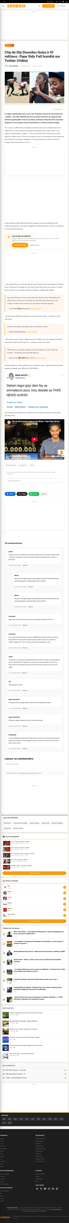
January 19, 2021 (35, 308)
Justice (2, 1143)
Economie (2, 1146)
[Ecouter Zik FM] (64, 893)
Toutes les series (34, 873)
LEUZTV (2, 1181)
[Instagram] (48, 1188)
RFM (1, 1193)
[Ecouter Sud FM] (64, 898)
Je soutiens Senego (20, 245)
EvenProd (2, 1179)
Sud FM (2, 1198)
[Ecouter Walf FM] (64, 904)
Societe (2, 1141)
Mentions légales (32, 1211)
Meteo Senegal (39, 1141)
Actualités (9, 45)
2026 (4, 1119)
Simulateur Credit (40, 1159)
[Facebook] (57, 1)
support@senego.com (56, 1209)
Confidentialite (39, 1179)
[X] (41, 1188)
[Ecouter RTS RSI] (64, 909)
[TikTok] (66, 1)
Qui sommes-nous (40, 1174)
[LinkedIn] (52, 1188)
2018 (50, 1119)
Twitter (32, 465)
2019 (44, 1119)
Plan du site (25, 1211)
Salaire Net (38, 1143)
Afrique (2, 1166)
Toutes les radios (34, 921)
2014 (9, 1123)
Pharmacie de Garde (41, 1149)
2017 (55, 1119)
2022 (27, 1119)
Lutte (1, 1159)
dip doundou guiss (11, 465)
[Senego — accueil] (16, 6)
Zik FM (1, 1196)
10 (40, 66)
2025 (9, 1119)
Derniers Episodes (4, 1174)
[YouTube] (63, 1)
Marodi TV (2, 1176)
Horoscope (38, 1154)
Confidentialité (42, 1211)
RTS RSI (2, 1201)
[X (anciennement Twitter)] (60, 1)
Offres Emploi (39, 1156)
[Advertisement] (34, 25)
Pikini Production (4, 1184)
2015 (4, 1123)
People (1, 1151)
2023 (21, 1119)
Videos (1, 1164)
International (3, 1149)
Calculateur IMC (39, 1151)
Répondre (24, 565)
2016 (61, 1119)
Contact (37, 1176)
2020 (38, 1119)
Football (2, 1156)
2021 (32, 1119)
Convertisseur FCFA (40, 1138)
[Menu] (3, 6)
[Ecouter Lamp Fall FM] (64, 915)
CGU (37, 1181)
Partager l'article (34, 245)
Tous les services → (40, 1161)
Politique (2, 1138)
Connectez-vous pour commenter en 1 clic (30, 773)
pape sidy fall (23, 465)
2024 (15, 1119)
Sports (1, 1154)
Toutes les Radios (4, 1191)
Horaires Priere (39, 1146)
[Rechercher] (39, 6)
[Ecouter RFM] (64, 887)
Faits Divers (3, 1161)
